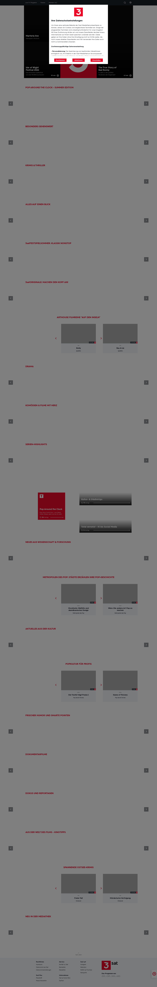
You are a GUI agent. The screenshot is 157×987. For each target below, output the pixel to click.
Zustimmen (60, 60)
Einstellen (96, 60)
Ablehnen (78, 60)
